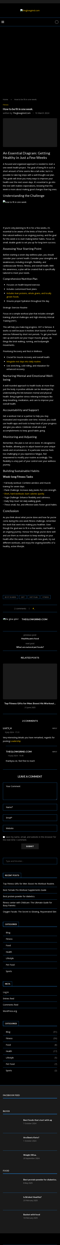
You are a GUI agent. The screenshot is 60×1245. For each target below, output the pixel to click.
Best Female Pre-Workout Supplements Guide (24, 890)
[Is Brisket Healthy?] (11, 1201)
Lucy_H (7, 728)
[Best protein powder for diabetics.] (11, 1184)
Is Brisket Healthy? (32, 1197)
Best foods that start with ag (37, 1120)
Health (9, 952)
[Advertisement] (30, 64)
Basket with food (31, 1214)
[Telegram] (36, 1239)
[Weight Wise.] (11, 1159)
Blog (8, 932)
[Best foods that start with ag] (11, 1124)
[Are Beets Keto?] (11, 1142)
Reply (54, 728)
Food (8, 945)
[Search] (51, 22)
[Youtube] (32, 1239)
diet (23, 597)
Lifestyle (10, 958)
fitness (46, 597)
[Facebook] (20, 1239)
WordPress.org (10, 1011)
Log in (6, 992)
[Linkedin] (28, 1239)
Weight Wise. (29, 1155)
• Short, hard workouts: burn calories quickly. (24, 493)
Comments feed (10, 1004)
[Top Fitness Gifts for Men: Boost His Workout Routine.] (30, 681)
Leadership (15, 741)
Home (5, 99)
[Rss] (39, 1239)
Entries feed (8, 998)
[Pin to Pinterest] (43, 608)
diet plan (34, 597)
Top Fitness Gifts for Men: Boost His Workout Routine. (28, 883)
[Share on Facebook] (38, 608)
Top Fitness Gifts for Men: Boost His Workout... (30, 703)
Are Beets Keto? (31, 1137)
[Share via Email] (46, 608)
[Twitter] (24, 1239)
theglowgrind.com (22, 113)
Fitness (9, 939)
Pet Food (10, 964)
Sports (9, 971)
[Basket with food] (11, 1219)
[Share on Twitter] (40, 608)
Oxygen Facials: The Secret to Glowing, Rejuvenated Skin (29, 911)
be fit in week (10, 597)
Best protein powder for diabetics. (19, 896)
